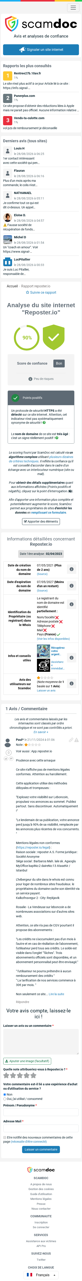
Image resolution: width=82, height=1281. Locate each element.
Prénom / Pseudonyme (20, 1105)
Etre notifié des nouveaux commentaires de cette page (38, 1140)
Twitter (41, 1259)
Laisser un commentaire (41, 1149)
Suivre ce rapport (43, 292)
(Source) (42, 574)
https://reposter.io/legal (33, 847)
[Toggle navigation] (73, 7)
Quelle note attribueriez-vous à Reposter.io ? (35, 1069)
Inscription (41, 1222)
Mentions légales (41, 1198)
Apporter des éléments (42, 521)
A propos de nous (41, 1184)
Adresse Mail (13, 1121)
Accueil (12, 286)
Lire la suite (56, 994)
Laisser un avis (46, 690)
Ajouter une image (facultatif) (28, 1061)
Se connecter (41, 1227)
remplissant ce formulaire (48, 512)
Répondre (22, 1002)
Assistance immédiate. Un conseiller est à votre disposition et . (58, 665)
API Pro (41, 1246)
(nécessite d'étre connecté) (29, 1141)
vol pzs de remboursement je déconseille (30, 128)
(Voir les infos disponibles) (53, 638)
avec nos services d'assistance (58, 651)
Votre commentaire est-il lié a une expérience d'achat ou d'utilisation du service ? (40, 1086)
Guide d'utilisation (41, 1194)
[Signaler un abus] (76, 740)
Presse (41, 1204)
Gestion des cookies (41, 1189)
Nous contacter (41, 1208)
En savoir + (41, 732)
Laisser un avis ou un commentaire (28, 1025)
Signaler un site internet (45, 50)
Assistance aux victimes (41, 1241)
